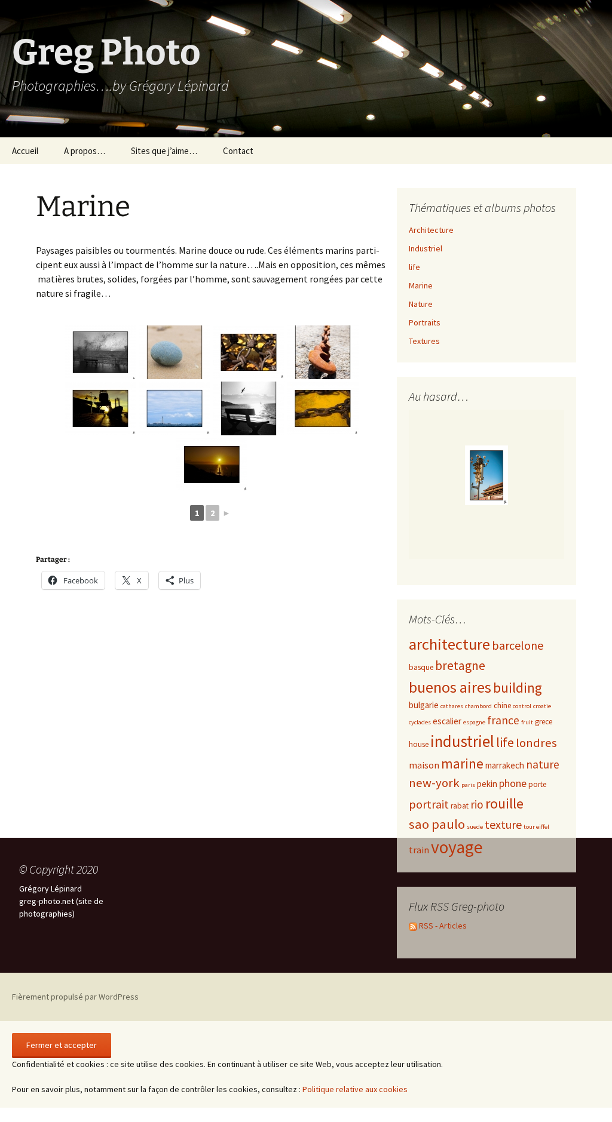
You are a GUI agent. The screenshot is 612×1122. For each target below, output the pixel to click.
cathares (451, 706)
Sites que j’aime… (164, 150)
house (419, 744)
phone (513, 783)
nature (542, 764)
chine (502, 705)
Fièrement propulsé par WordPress (75, 996)
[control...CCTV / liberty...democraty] (486, 475)
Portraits (424, 322)
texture (503, 824)
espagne (474, 722)
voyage (457, 847)
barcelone (517, 645)
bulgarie (424, 705)
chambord (478, 706)
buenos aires (450, 687)
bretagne (460, 665)
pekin (487, 783)
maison (424, 765)
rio (477, 804)
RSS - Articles (442, 925)
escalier (447, 721)
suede (475, 827)
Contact (238, 150)
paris (468, 785)
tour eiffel (536, 827)
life (414, 267)
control (522, 706)
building (517, 687)
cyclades (420, 722)
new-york (434, 783)
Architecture (431, 230)
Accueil (25, 150)
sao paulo (437, 824)
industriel (462, 741)
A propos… (84, 150)
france (503, 720)
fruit (527, 722)
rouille (504, 803)
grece (543, 722)
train (419, 850)
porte (537, 784)
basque (421, 667)
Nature (421, 304)
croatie (542, 706)
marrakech (504, 765)
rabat (460, 806)
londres (536, 743)
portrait (429, 804)
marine (462, 763)
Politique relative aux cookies (355, 1089)
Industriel (425, 248)
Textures (424, 341)
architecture (449, 644)
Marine (421, 285)
